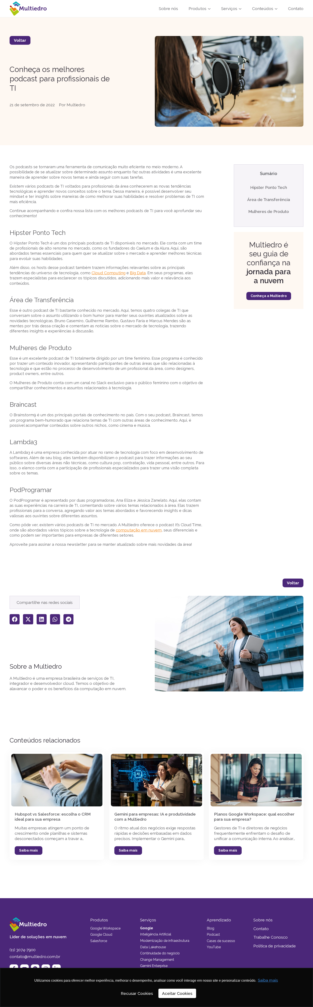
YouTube (214, 947)
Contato (261, 928)
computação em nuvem (139, 530)
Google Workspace (105, 928)
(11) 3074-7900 (23, 949)
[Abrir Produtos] (209, 8)
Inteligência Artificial (155, 934)
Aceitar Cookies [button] (177, 993)
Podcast (213, 934)
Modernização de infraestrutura (164, 941)
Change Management (157, 960)
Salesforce (98, 941)
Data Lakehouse (153, 947)
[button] (15, 619)
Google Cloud (101, 934)
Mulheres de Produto (268, 211)
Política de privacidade (274, 946)
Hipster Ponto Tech (268, 187)
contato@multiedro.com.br (35, 956)
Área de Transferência (268, 199)
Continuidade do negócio (160, 953)
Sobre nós (263, 920)
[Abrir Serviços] (240, 8)
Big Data (138, 272)
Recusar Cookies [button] (137, 993)
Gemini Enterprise (154, 966)
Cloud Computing (108, 272)
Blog (210, 928)
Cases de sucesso (221, 941)
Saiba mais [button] (268, 980)
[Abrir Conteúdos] (276, 8)
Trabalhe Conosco (270, 937)
